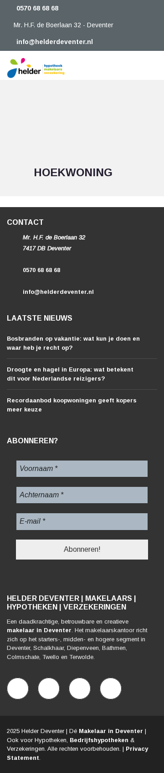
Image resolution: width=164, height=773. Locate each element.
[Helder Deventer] (32, 65)
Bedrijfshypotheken (99, 740)
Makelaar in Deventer (111, 731)
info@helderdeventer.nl (54, 41)
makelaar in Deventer (39, 630)
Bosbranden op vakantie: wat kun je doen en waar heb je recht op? (73, 343)
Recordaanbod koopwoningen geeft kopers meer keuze (72, 405)
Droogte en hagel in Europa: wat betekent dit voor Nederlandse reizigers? (70, 374)
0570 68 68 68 (36, 8)
